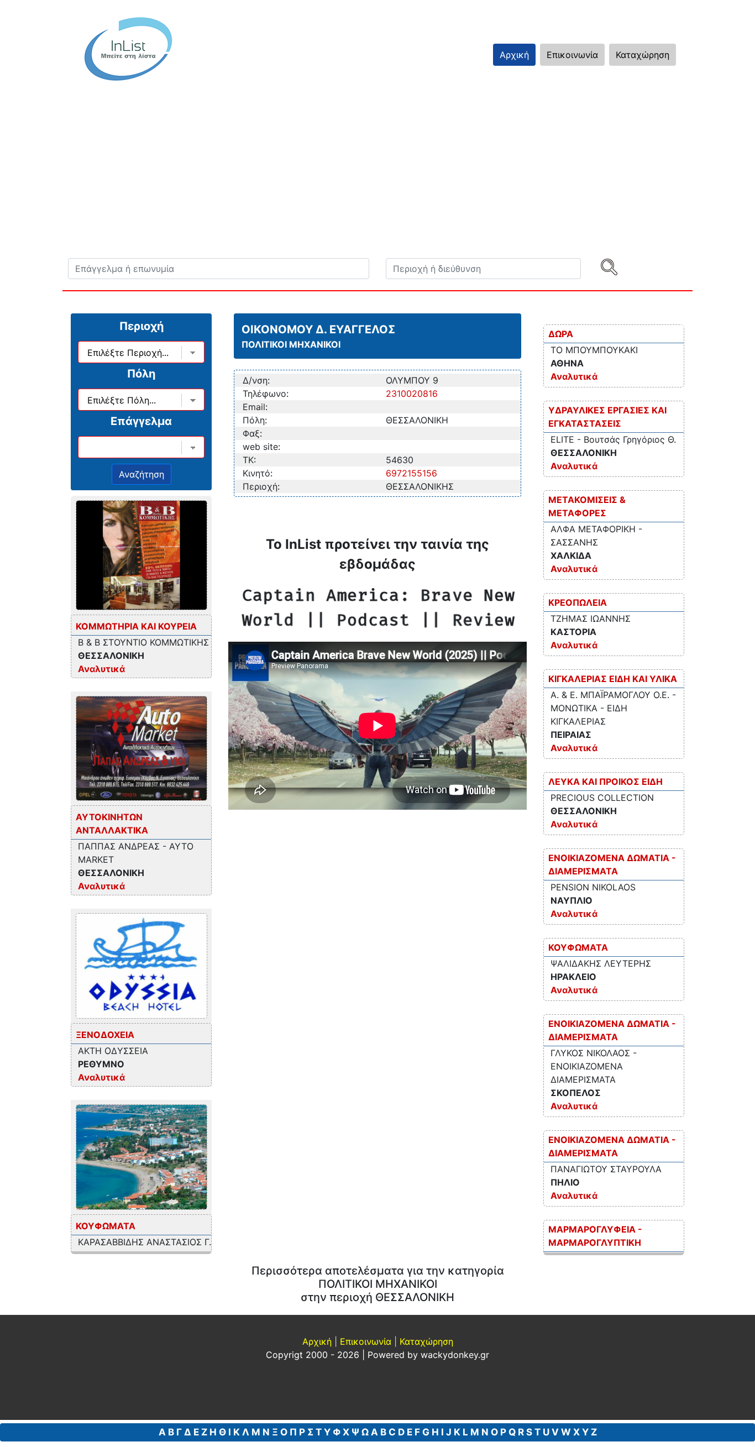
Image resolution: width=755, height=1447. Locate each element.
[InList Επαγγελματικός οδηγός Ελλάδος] (128, 49)
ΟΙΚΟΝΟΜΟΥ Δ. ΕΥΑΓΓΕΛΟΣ (318, 329)
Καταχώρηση (642, 54)
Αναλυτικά (101, 668)
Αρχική (514, 54)
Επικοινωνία (572, 54)
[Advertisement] (377, 175)
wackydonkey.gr (455, 1354)
